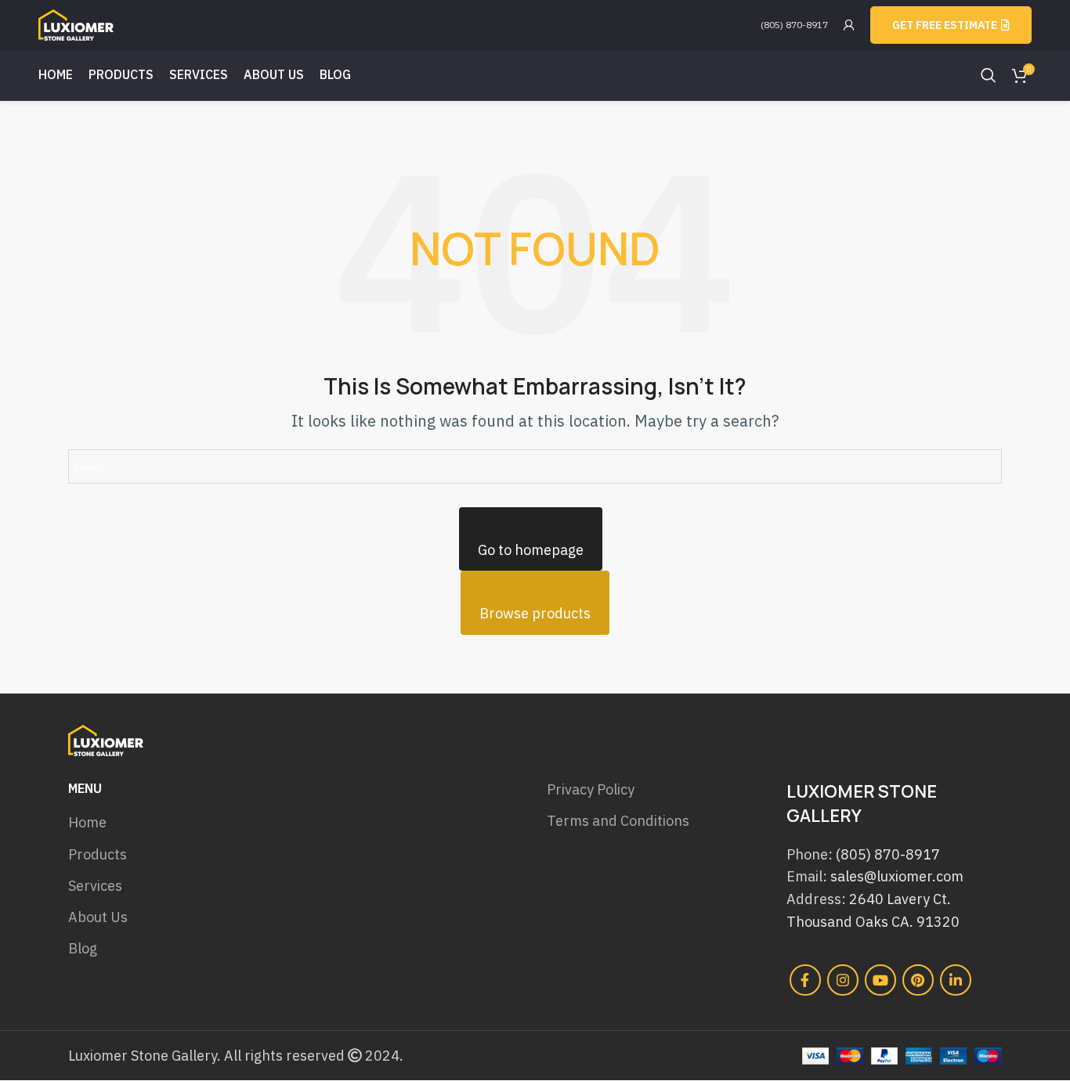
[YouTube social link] (880, 980)
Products (97, 854)
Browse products (535, 613)
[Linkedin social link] (955, 980)
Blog (82, 948)
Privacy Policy (590, 789)
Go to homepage (531, 550)
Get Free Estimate (944, 25)
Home (87, 822)
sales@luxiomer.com (896, 876)
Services (95, 886)
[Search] (988, 75)
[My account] (849, 25)
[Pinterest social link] (918, 980)
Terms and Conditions (618, 821)
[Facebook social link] (805, 980)
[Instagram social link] (843, 980)
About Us (98, 917)
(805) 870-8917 (794, 25)
